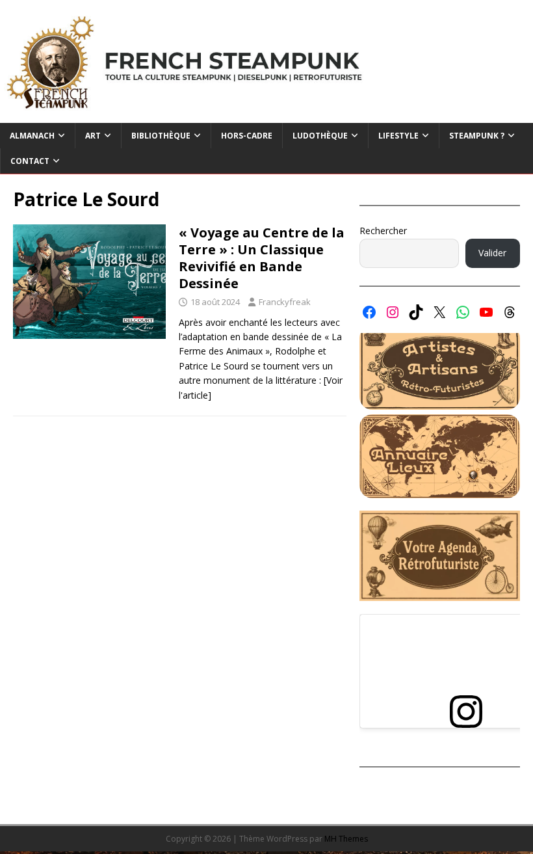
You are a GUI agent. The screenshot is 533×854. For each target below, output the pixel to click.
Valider (492, 253)
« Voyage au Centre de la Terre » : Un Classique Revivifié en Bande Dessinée (261, 258)
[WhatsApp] (463, 312)
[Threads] (509, 312)
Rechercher (383, 230)
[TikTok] (416, 312)
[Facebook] (369, 312)
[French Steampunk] (266, 115)
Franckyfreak (285, 302)
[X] (439, 312)
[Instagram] (392, 312)
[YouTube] (486, 312)
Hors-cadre (246, 135)
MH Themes (346, 838)
